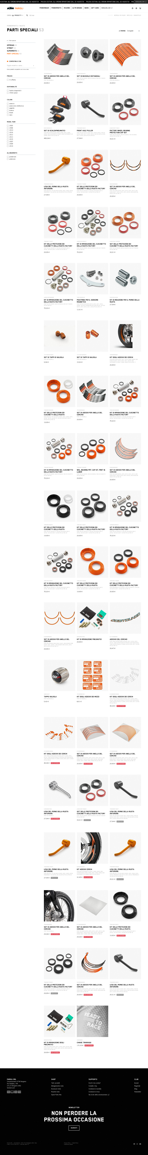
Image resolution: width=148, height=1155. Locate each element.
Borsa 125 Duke (120, 15)
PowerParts (56, 8)
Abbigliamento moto (57, 1086)
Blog (135, 1089)
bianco (11, 110)
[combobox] (21, 65)
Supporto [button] (93, 1079)
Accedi (136, 1083)
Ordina (122, 31)
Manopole (137, 15)
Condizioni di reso (94, 1092)
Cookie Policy (75, 1143)
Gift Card (95, 8)
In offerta (12, 80)
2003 (11, 125)
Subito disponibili (15, 90)
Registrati (137, 1086)
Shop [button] (53, 1079)
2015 (11, 139)
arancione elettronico (16, 106)
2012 (11, 135)
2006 (11, 128)
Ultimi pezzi (13, 93)
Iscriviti (74, 1128)
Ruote (22, 26)
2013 (11, 137)
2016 (11, 132)
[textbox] (20, 65)
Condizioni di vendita (95, 1089)
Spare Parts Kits (56, 1095)
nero (10, 115)
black (11, 112)
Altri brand (77, 8)
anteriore (12, 159)
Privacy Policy (67, 1143)
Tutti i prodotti (55, 1083)
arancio (11, 103)
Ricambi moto (55, 1092)
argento (11, 108)
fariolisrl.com (140, 2)
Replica (129, 15)
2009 (11, 144)
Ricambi (67, 8)
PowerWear (44, 8)
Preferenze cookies (68, 1144)
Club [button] (136, 1079)
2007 (11, 141)
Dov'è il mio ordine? (95, 1083)
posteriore (12, 157)
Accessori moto (56, 1089)
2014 (11, 146)
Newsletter (137, 1092)
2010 (11, 130)
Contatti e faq (93, 1086)
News (86, 8)
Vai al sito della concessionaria (98, 1095)
